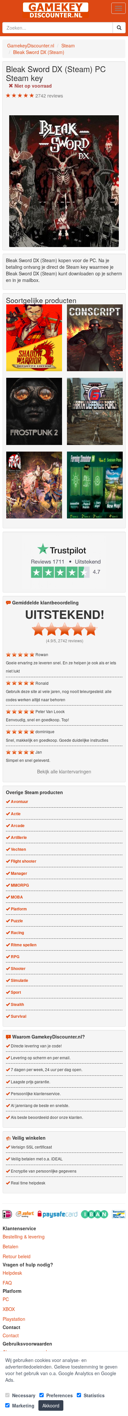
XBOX (9, 1309)
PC (6, 1299)
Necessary (23, 1395)
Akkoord (50, 1405)
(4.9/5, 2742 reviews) (64, 640)
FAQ (7, 1282)
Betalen (10, 1246)
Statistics (93, 1395)
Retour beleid (17, 1256)
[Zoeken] (119, 27)
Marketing (22, 1405)
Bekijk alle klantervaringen (64, 771)
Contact (11, 1335)
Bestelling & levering (24, 1236)
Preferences (59, 1395)
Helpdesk (12, 1272)
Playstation (14, 1319)
